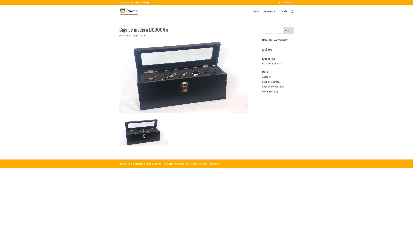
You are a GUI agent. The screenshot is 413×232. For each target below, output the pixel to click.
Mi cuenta (269, 11)
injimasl (127, 35)
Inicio (257, 11)
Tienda (283, 11)
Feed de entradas (271, 81)
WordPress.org (270, 91)
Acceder (266, 76)
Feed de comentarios (273, 86)
